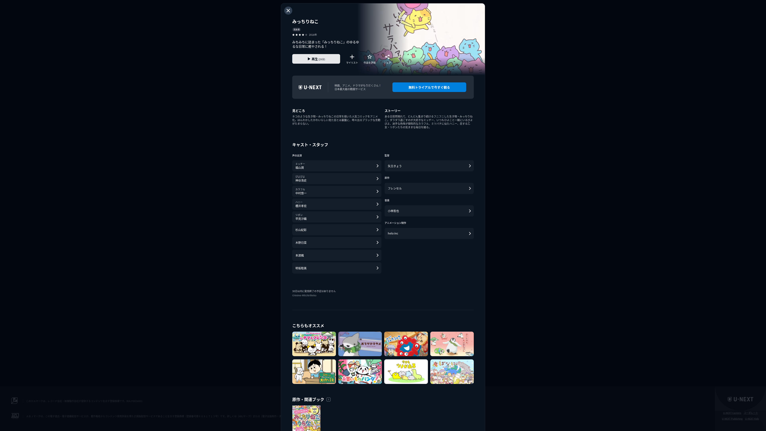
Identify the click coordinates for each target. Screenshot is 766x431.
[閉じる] (288, 11)
